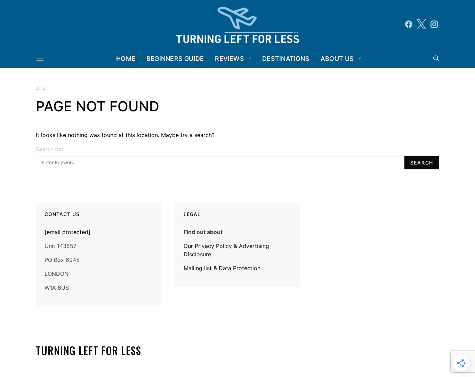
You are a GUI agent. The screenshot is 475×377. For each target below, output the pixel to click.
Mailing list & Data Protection (222, 268)
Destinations (285, 58)
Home (125, 58)
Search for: (49, 149)
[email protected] (67, 231)
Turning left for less (88, 351)
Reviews (229, 58)
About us (337, 58)
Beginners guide (175, 58)
